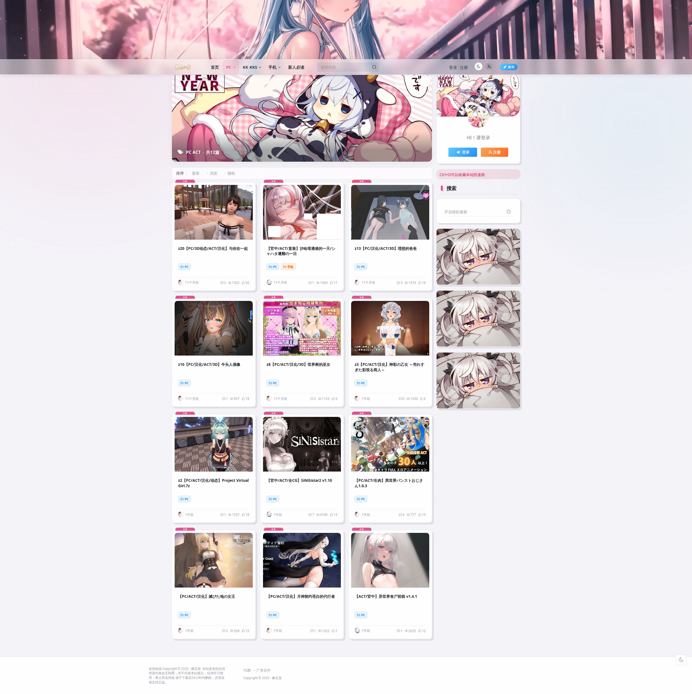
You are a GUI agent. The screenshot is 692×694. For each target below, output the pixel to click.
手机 (290, 267)
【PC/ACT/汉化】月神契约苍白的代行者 (301, 596)
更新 (195, 173)
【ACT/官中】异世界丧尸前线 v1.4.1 (386, 596)
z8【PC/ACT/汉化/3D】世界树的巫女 (298, 364)
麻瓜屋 (196, 668)
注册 (464, 67)
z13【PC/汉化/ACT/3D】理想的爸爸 (386, 248)
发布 (511, 67)
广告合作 (264, 670)
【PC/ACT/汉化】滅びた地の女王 (206, 596)
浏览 (213, 173)
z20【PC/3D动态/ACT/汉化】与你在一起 (213, 248)
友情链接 (155, 668)
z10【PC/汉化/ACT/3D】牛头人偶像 (209, 364)
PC (186, 267)
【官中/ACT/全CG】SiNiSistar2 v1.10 (299, 480)
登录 (453, 67)
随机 (231, 173)
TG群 (247, 670)
